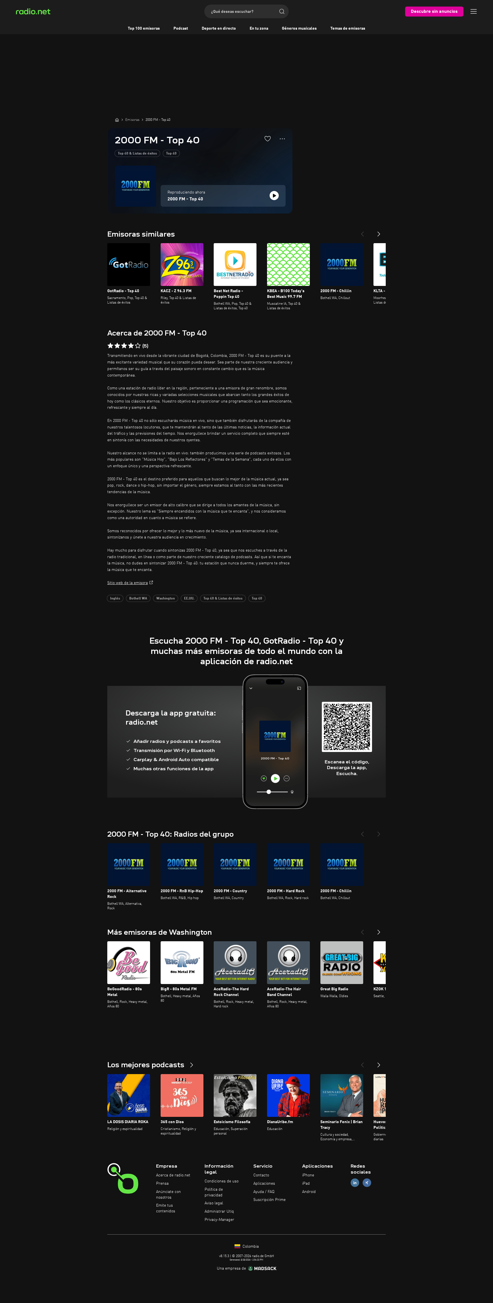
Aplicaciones (264, 1184)
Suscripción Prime (269, 1200)
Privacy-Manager (219, 1220)
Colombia (250, 1247)
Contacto (261, 1175)
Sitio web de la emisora (127, 583)
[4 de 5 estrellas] (131, 345)
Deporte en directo (219, 29)
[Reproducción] (274, 195)
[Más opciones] (282, 138)
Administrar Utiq (219, 1211)
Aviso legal (214, 1203)
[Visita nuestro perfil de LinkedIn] (355, 1183)
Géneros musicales (299, 29)
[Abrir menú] (473, 11)
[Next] (379, 232)
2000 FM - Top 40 (185, 199)
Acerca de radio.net (173, 1175)
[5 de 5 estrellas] (137, 345)
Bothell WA (138, 598)
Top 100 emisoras (144, 29)
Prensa (162, 1184)
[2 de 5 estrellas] (117, 345)
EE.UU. (189, 598)
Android (309, 1192)
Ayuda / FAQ (263, 1192)
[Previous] (362, 232)
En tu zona (259, 29)
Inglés (115, 598)
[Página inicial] (117, 119)
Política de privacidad (214, 1192)
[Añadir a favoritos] (267, 138)
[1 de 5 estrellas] (110, 345)
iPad (306, 1184)
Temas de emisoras (347, 29)
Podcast (180, 29)
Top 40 (171, 153)
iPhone (308, 1175)
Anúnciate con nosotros (168, 1195)
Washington (165, 598)
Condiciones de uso (222, 1181)
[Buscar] (281, 11)
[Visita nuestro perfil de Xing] (367, 1183)
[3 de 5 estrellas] (124, 345)
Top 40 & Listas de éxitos (137, 153)
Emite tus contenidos (165, 1208)
